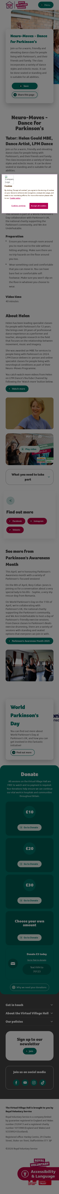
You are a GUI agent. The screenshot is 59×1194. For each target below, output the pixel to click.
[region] (30, 193)
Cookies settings (18, 205)
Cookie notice (15, 198)
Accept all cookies (39, 206)
